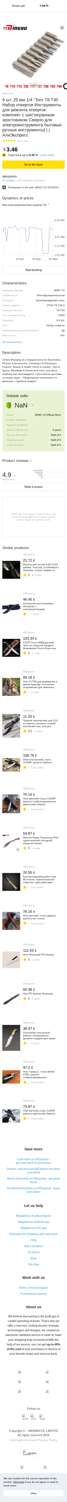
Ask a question (33, 1246)
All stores (33, 1252)
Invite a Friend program (33, 1287)
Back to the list (5, 28)
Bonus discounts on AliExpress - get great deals (33, 1180)
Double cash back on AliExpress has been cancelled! (33, 1170)
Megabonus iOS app (34, 1227)
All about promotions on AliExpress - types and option (33, 1190)
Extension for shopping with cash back (33, 1234)
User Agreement (20, 1440)
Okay (33, 1493)
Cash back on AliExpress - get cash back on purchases (33, 1161)
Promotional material (33, 1293)
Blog (33, 1258)
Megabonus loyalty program (33, 1215)
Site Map (33, 1264)
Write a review (33, 486)
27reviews (8, 180)
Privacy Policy (47, 1440)
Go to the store (33, 164)
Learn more (47, 155)
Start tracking (33, 269)
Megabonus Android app (33, 1221)
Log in (44, 5)
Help (34, 1240)
